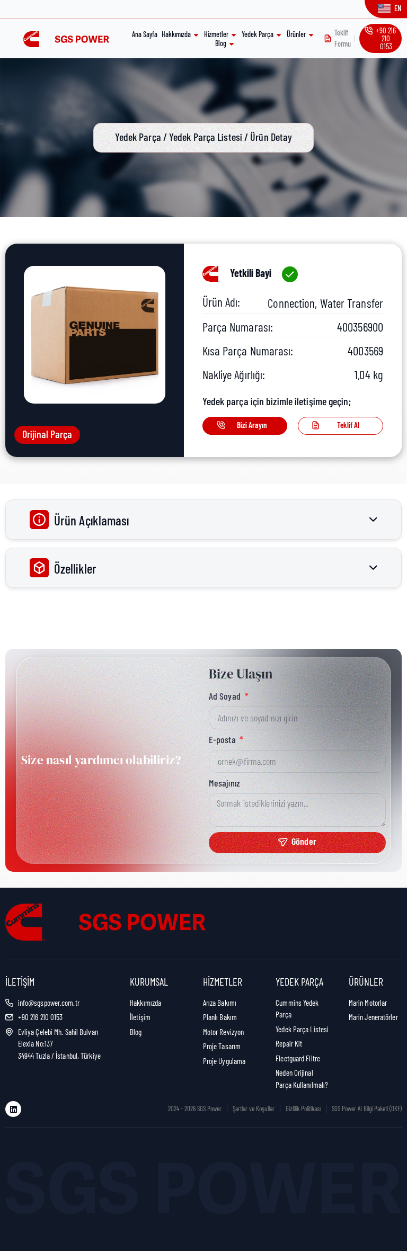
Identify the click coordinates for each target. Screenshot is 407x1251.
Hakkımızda (176, 34)
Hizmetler (216, 34)
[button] (340, 426)
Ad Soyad (226, 696)
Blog (220, 43)
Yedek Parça (257, 34)
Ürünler (296, 34)
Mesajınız (224, 783)
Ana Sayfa (144, 34)
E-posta (223, 740)
